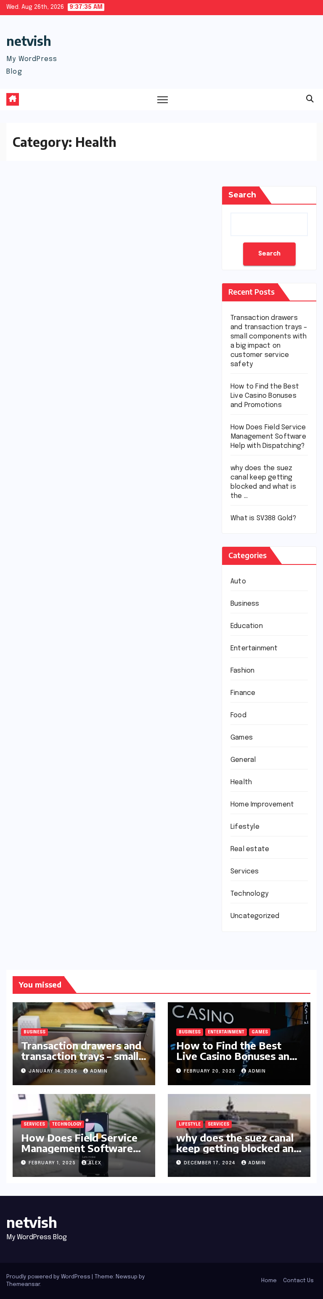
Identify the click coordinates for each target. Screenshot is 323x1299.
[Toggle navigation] (162, 99)
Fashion (242, 670)
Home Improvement (262, 804)
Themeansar (23, 1284)
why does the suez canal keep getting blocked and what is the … (238, 1148)
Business (244, 603)
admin (99, 1071)
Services (244, 871)
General (243, 760)
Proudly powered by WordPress (49, 1277)
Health (241, 782)
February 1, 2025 (53, 1163)
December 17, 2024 (210, 1163)
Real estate (249, 849)
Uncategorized (255, 916)
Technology (249, 893)
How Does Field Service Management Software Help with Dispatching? (268, 437)
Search (242, 195)
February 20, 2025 (210, 1071)
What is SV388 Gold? (263, 518)
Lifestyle (244, 827)
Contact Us (298, 1280)
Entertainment (254, 648)
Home (269, 1280)
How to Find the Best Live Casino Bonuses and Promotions (264, 396)
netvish (28, 41)
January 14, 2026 (54, 1071)
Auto (238, 581)
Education (246, 626)
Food (238, 715)
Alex (94, 1163)
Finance (242, 693)
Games (241, 737)
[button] (310, 99)
